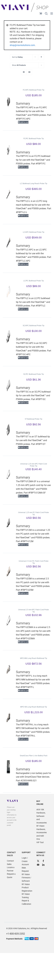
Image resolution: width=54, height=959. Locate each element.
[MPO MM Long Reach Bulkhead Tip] (8, 669)
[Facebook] (43, 861)
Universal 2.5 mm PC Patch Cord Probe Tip (33, 562)
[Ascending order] (41, 57)
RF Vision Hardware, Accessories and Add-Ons (41, 832)
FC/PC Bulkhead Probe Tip (33, 139)
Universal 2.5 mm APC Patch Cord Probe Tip (33, 611)
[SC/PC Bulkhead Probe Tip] (8, 385)
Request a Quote (11, 875)
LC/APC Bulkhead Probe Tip (33, 232)
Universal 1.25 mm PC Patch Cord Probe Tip (33, 513)
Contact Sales (10, 862)
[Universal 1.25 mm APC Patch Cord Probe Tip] (8, 475)
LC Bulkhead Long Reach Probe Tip (33, 184)
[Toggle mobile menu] (51, 13)
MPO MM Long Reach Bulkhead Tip (33, 658)
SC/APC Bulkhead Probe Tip (33, 326)
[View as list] (29, 72)
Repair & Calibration (26, 902)
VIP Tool (39, 842)
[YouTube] (38, 865)
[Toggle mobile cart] (40, 13)
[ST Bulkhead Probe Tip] (8, 430)
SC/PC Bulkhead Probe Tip (33, 374)
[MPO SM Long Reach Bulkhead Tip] (8, 718)
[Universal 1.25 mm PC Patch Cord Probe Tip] (8, 523)
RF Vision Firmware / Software (26, 877)
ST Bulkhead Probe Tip (33, 419)
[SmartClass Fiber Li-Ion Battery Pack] (8, 766)
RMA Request (25, 869)
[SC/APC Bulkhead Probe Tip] (8, 336)
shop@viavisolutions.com (22, 45)
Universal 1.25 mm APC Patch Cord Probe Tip (33, 465)
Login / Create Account (25, 861)
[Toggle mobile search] (46, 13)
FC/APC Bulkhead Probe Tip (33, 90)
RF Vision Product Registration (27, 887)
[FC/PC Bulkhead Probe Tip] (8, 149)
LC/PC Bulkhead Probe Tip (33, 281)
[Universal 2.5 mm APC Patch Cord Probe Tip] (8, 620)
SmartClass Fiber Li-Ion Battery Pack (33, 756)
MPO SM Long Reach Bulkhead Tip (33, 707)
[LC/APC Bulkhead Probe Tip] (8, 243)
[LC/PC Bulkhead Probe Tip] (8, 292)
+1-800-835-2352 (15, 933)
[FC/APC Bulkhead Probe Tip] (8, 101)
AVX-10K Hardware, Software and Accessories (41, 816)
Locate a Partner (10, 869)
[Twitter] (38, 861)
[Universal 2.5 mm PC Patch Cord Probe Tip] (8, 572)
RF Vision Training (26, 896)
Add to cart (24, 122)
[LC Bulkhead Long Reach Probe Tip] (8, 194)
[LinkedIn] (43, 865)
